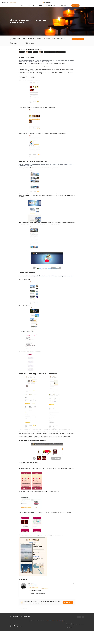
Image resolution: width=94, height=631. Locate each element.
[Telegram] (80, 617)
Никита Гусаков (32, 585)
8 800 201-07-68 (5, 2)
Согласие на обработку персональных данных (75, 624)
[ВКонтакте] (78, 617)
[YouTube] (83, 617)
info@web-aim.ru (44, 588)
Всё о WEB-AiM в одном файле (54, 620)
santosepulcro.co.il (14, 43)
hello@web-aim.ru (26, 616)
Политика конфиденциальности (72, 623)
